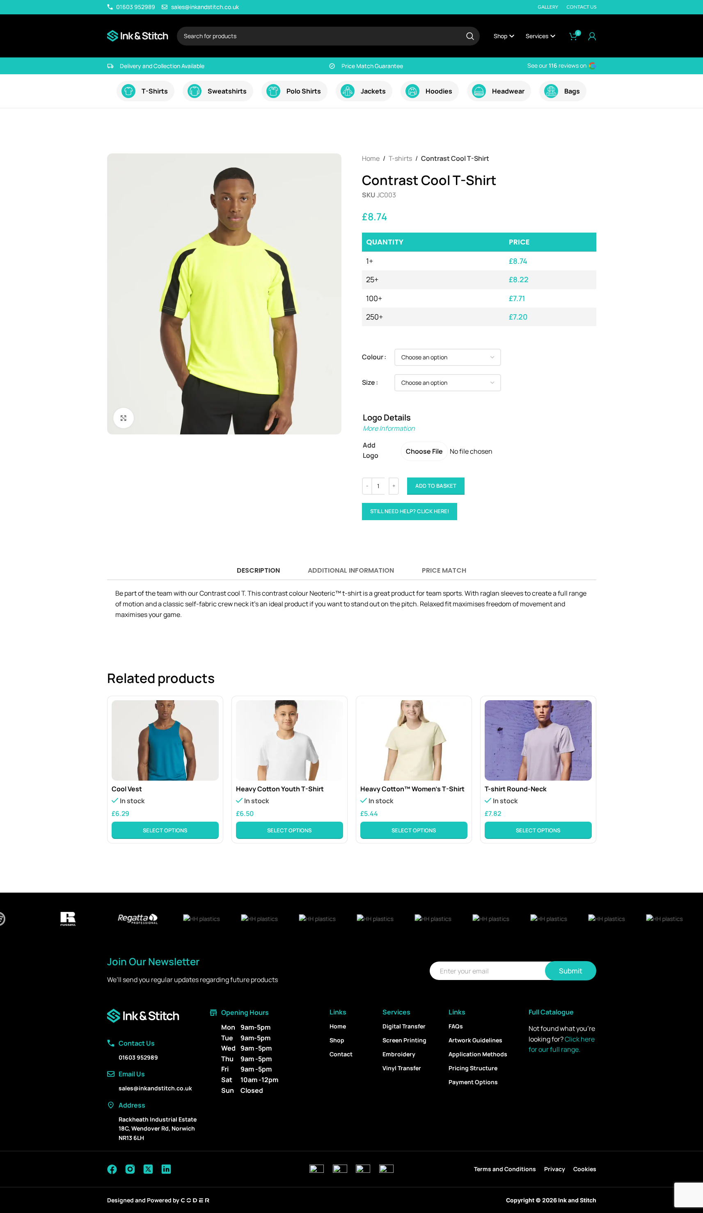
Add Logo (370, 450)
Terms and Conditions (505, 1169)
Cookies (584, 1169)
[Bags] (551, 91)
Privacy (554, 1169)
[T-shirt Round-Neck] (538, 740)
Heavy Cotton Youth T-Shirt (280, 788)
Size (368, 382)
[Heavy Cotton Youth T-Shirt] (289, 740)
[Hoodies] (412, 91)
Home (371, 158)
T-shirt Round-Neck (516, 788)
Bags (572, 91)
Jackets (373, 91)
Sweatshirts (227, 91)
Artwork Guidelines (475, 1040)
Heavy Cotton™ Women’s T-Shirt (412, 788)
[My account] (592, 36)
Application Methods (478, 1054)
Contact (341, 1054)
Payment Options (473, 1082)
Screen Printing (404, 1040)
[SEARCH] (470, 36)
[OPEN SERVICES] (552, 36)
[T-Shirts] (128, 91)
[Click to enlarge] (123, 418)
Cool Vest (127, 788)
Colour (372, 356)
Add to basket (435, 485)
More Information (389, 428)
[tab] (258, 570)
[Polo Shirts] (273, 91)
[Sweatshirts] (195, 91)
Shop (337, 1040)
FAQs (456, 1026)
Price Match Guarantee (372, 66)
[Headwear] (479, 91)
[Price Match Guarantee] (332, 66)
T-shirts (400, 158)
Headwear (508, 91)
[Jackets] (348, 91)
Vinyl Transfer (401, 1068)
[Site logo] (138, 35)
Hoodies (439, 91)
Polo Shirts (303, 91)
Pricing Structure (473, 1068)
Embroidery (398, 1054)
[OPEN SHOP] (511, 36)
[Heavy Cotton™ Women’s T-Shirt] (413, 740)
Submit (570, 970)
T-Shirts (155, 91)
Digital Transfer (404, 1026)
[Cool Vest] (165, 740)
